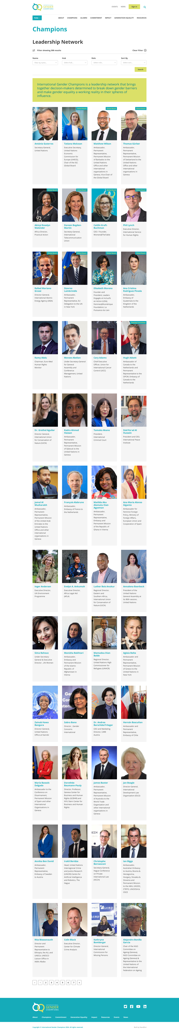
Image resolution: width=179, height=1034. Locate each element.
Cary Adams (100, 357)
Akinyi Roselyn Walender (42, 226)
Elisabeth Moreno (103, 288)
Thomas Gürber (131, 143)
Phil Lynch (128, 225)
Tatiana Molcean (73, 143)
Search (140, 69)
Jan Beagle (128, 782)
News (123, 7)
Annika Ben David (44, 861)
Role (94, 58)
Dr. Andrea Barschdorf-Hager (103, 723)
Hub (64, 58)
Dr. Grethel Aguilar (45, 430)
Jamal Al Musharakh (41, 503)
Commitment (96, 18)
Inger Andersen (43, 586)
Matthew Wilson (102, 143)
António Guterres (44, 143)
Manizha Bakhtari (73, 652)
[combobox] (45, 62)
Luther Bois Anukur (104, 586)
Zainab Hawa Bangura (42, 723)
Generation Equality (124, 18)
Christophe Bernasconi (100, 862)
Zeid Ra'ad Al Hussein (130, 431)
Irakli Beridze (71, 861)
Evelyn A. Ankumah (74, 586)
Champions (72, 18)
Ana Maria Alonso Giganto (132, 503)
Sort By (124, 58)
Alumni (83, 18)
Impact (108, 18)
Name (35, 58)
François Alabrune (74, 502)
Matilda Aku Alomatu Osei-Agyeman (101, 505)
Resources (141, 18)
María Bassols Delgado (42, 784)
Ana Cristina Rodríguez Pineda (132, 289)
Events (115, 7)
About (61, 18)
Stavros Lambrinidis (70, 289)
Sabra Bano (70, 722)
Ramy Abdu (41, 357)
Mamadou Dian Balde (102, 654)
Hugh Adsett (129, 357)
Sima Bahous (42, 652)
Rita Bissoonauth (44, 939)
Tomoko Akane (102, 430)
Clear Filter (137, 50)
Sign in (134, 7)
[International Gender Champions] (43, 7)
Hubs (36, 18)
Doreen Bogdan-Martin (73, 226)
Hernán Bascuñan (133, 722)
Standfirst (143, 1027)
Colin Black (70, 939)
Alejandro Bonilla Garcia (132, 941)
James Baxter (101, 782)
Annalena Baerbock (133, 586)
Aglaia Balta (129, 652)
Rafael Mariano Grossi (43, 289)
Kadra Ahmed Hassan (71, 431)
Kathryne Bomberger (100, 941)
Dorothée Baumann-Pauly (73, 784)
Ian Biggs (128, 861)
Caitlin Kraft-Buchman (100, 226)
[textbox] (45, 62)
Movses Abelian (72, 357)
